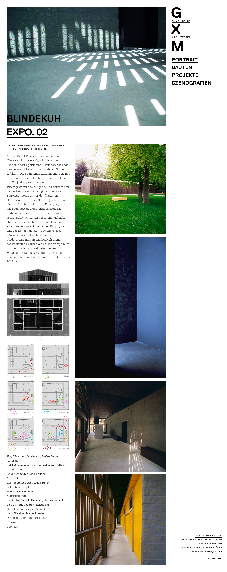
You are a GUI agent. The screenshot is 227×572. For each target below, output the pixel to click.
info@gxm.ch (214, 551)
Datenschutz (214, 558)
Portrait (185, 59)
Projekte (185, 75)
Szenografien (192, 83)
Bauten (182, 67)
